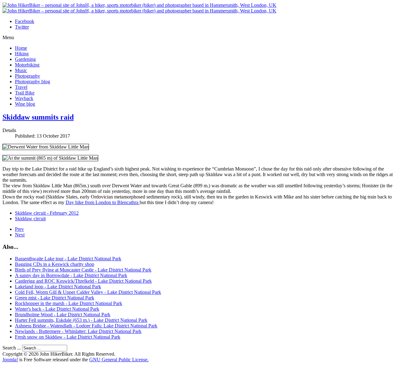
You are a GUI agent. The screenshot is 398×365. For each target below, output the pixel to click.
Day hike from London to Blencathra (103, 202)
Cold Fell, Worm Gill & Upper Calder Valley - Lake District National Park (88, 292)
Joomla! (10, 359)
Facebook (24, 21)
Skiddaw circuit (30, 218)
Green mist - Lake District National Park (54, 297)
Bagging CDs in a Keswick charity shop (54, 264)
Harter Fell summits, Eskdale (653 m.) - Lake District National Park (81, 320)
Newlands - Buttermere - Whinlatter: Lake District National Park (78, 331)
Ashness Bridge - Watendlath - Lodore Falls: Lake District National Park (86, 325)
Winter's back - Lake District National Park (57, 309)
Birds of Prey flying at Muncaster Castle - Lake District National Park (83, 269)
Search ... (11, 347)
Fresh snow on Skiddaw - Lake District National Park (67, 337)
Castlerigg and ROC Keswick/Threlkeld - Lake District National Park (83, 281)
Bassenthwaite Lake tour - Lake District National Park (68, 258)
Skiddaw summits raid (38, 117)
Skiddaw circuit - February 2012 (47, 213)
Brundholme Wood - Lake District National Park (62, 314)
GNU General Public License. (119, 359)
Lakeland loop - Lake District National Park (58, 286)
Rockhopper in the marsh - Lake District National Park (68, 303)
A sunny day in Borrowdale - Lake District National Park (71, 275)
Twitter (22, 27)
